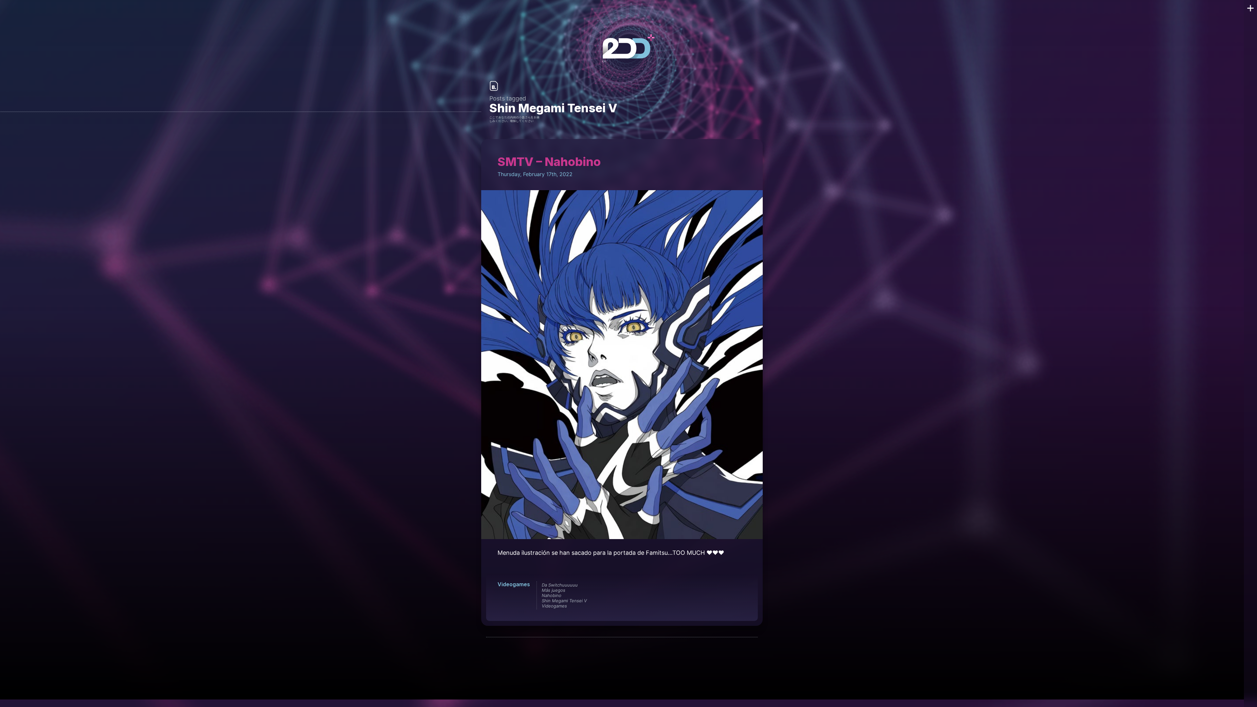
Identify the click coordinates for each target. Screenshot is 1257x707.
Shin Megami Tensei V (564, 600)
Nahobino (551, 595)
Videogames (514, 584)
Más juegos (553, 590)
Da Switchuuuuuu (560, 585)
